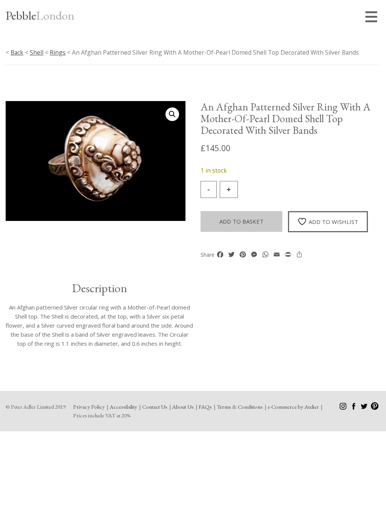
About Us (183, 406)
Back (17, 52)
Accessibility (123, 406)
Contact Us (154, 406)
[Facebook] (354, 407)
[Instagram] (343, 407)
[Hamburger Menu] (372, 18)
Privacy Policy (89, 406)
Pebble (40, 15)
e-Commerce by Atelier (293, 406)
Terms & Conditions (240, 406)
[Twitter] (364, 407)
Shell (36, 52)
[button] (172, 114)
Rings (58, 52)
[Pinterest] (374, 407)
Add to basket (241, 221)
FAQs (205, 406)
